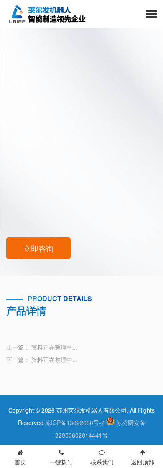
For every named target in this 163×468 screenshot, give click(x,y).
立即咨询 (38, 248)
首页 (20, 462)
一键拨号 (61, 462)
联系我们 (102, 462)
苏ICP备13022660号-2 (74, 422)
